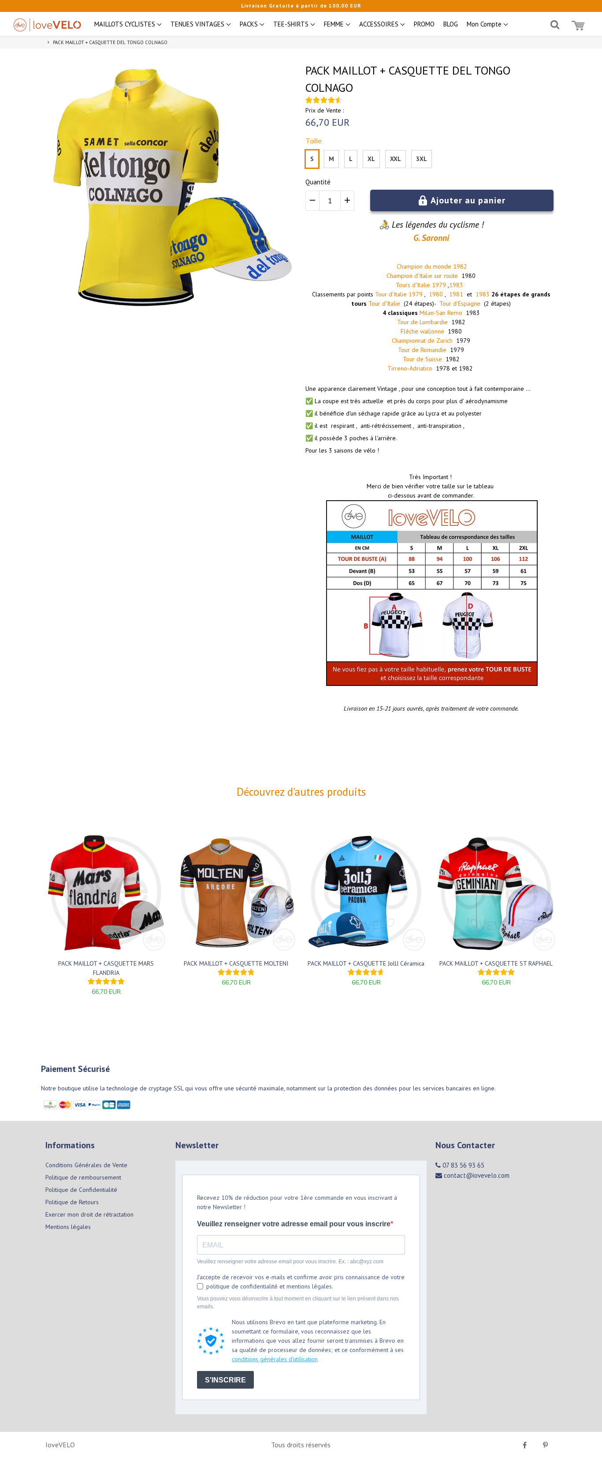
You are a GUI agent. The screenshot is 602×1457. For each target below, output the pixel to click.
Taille (313, 141)
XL (371, 159)
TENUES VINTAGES (198, 24)
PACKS (250, 24)
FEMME (335, 24)
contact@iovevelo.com (475, 1175)
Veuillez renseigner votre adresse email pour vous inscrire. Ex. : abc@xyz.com (290, 1261)
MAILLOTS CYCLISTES (125, 24)
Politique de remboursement (83, 1177)
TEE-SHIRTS (291, 24)
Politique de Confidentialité (81, 1190)
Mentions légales (68, 1227)
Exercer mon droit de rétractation (89, 1214)
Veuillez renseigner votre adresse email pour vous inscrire (293, 1224)
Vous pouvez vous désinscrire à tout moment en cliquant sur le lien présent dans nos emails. (298, 1303)
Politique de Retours (72, 1202)
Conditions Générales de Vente (86, 1165)
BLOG (450, 24)
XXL (395, 159)
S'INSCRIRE (225, 1380)
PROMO (424, 24)
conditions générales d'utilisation (275, 1359)
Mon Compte (485, 24)
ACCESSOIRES (379, 24)
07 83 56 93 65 (462, 1165)
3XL (421, 159)
